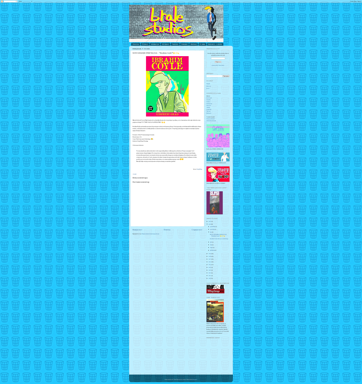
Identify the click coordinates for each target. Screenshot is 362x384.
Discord (208, 105)
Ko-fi (207, 88)
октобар (212, 229)
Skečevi (194, 44)
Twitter (208, 101)
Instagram (209, 103)
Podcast (184, 44)
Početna (136, 44)
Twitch (208, 107)
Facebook (209, 98)
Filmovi (145, 44)
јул (211, 232)
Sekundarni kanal (211, 120)
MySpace (208, 113)
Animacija (155, 44)
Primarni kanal (210, 118)
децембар (213, 226)
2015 (210, 264)
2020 (210, 224)
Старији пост (197, 229)
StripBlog (199, 169)
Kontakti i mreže (215, 44)
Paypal (208, 83)
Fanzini (175, 44)
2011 (210, 275)
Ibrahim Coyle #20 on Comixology (219, 238)
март (211, 247)
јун (211, 242)
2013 (210, 270)
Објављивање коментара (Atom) (150, 234)
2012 (210, 273)
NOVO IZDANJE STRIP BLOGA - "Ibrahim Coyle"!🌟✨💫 (218, 235)
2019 (210, 253)
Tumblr (208, 99)
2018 (210, 256)
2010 (210, 278)
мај (211, 244)
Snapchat (208, 109)
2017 (210, 259)
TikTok (208, 111)
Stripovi (165, 44)
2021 (210, 221)
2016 (210, 262)
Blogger (195, 379)
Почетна (167, 229)
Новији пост (137, 229)
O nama (202, 44)
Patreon (208, 86)
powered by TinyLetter (218, 65)
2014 (210, 267)
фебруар (212, 250)
